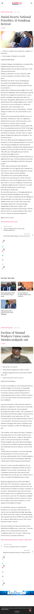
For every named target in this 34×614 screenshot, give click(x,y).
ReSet (16, 221)
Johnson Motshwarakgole (11, 539)
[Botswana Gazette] (17, 3)
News (11, 12)
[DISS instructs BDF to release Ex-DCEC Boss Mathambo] (8, 304)
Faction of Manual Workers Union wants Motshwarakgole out (15, 336)
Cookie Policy (4, 609)
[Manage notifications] (30, 610)
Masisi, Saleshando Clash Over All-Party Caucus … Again (8, 294)
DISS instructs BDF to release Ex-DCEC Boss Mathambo (7, 312)
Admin (3, 28)
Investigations (5, 12)
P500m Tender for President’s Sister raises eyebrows (24, 294)
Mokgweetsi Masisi (9, 221)
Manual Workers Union (25, 539)
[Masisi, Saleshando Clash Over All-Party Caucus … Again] (8, 286)
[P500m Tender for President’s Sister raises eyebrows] (25, 286)
